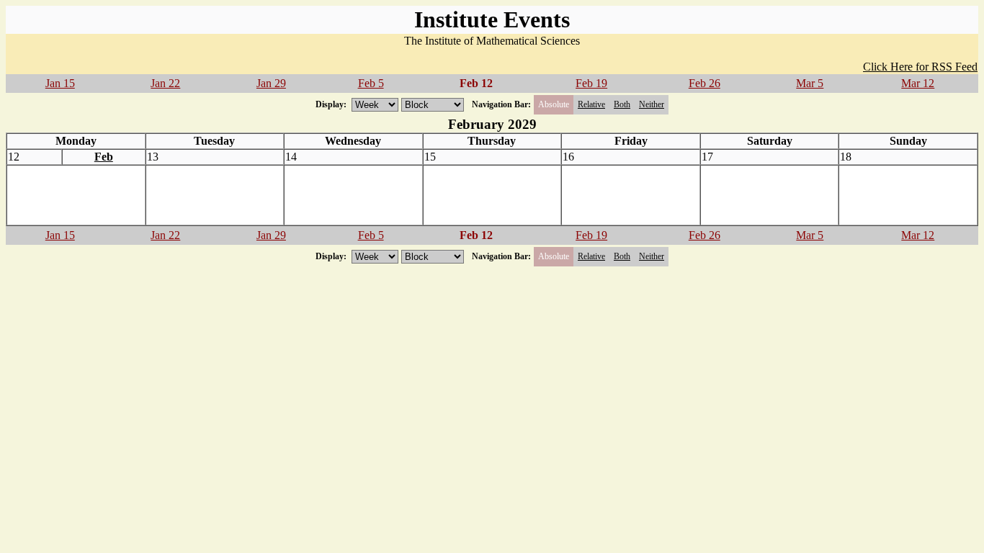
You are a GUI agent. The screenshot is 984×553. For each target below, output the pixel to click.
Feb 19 (591, 83)
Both (622, 104)
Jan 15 (60, 83)
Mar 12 (917, 83)
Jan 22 (165, 83)
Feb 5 (371, 83)
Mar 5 (809, 83)
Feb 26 (704, 83)
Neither (651, 104)
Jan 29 (271, 83)
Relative (591, 104)
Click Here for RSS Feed (920, 66)
